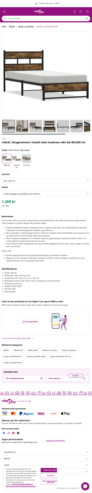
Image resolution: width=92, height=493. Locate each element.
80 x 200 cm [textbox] (9, 181)
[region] (30, 477)
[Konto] (74, 12)
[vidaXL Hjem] (39, 11)
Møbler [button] (6, 350)
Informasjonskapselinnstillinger (50, 481)
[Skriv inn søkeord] (87, 18)
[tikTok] (18, 433)
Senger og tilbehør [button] (69, 350)
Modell (5, 187)
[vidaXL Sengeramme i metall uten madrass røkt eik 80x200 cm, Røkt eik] (46, 75)
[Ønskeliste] (81, 12)
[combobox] (46, 18)
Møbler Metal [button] (33, 350)
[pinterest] (13, 433)
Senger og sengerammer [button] (12, 362)
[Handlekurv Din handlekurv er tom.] (87, 12)
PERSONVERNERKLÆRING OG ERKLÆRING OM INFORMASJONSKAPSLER (20, 485)
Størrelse (6, 174)
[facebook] (4, 433)
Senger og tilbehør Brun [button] (12, 356)
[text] (9, 202)
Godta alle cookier (50, 470)
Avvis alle (50, 476)
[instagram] (9, 433)
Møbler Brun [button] (18, 350)
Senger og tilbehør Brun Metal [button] (61, 356)
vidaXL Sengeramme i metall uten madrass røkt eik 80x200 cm (43, 142)
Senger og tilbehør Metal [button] (35, 356)
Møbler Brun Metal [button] (50, 350)
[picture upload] (59, 322)
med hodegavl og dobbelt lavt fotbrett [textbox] (22, 193)
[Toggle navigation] (4, 11)
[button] (47, 3)
